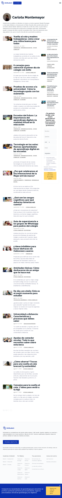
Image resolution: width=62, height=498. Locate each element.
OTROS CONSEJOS (31, 72)
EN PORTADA (27, 230)
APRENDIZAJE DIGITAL (26, 47)
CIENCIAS (49, 81)
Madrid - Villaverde (7, 461)
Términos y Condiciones (49, 169)
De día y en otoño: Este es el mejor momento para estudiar (26, 293)
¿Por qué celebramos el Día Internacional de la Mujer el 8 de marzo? (25, 173)
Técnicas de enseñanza (37, 463)
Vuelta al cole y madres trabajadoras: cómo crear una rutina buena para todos (26, 40)
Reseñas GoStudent (51, 461)
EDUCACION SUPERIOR (29, 323)
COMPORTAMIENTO (18, 180)
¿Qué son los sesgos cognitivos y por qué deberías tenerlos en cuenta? (24, 201)
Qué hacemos (49, 458)
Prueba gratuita (11, 442)
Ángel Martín (50, 79)
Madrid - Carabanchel (8, 458)
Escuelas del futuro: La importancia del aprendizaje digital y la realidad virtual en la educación (25, 120)
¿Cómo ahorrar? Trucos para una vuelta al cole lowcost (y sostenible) (25, 363)
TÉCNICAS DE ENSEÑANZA (20, 300)
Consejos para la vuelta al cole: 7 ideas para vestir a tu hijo (26, 387)
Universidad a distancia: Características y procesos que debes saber (25, 317)
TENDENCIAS (16, 47)
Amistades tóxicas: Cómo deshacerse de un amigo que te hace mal (26, 270)
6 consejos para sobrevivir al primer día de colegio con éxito (26, 67)
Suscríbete (17, 3)
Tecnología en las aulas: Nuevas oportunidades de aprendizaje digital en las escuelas (26, 147)
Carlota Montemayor (52, 61)
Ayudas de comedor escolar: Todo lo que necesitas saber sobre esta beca (24, 341)
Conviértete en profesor (38, 469)
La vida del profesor (37, 466)
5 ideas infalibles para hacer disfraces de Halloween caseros (24, 248)
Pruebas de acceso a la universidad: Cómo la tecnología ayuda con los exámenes (26, 90)
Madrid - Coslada (7, 464)
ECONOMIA (23, 99)
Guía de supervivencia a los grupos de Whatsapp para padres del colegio (25, 223)
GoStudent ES (51, 107)
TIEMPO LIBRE (50, 64)
